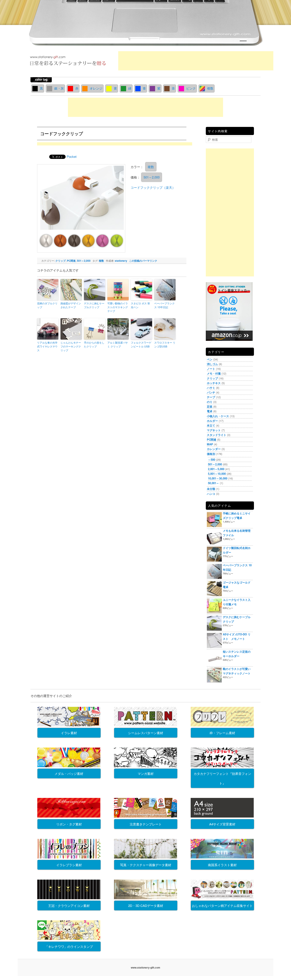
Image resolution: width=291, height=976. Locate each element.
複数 (210, 88)
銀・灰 (59, 88)
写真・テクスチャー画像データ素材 (145, 865)
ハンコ (211, 494)
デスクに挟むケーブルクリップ (94, 305)
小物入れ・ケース (218, 416)
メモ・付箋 (214, 373)
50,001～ (213, 483)
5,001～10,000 (217, 474)
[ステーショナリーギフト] (67, 67)
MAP (210, 444)
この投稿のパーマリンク (143, 261)
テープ (211, 397)
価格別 (211, 454)
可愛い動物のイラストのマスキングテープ (117, 307)
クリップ (60, 261)
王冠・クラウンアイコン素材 (69, 905)
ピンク (191, 88)
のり (209, 402)
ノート (211, 369)
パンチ (211, 392)
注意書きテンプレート (146, 824)
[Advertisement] (195, 60)
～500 (211, 460)
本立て (211, 425)
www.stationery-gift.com (145, 967)
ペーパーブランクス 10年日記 (164, 305)
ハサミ (211, 388)
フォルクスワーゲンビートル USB (141, 344)
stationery (121, 261)
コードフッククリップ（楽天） (153, 187)
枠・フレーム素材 (222, 733)
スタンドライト (216, 435)
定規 (209, 406)
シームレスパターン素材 (145, 733)
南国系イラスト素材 (222, 865)
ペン (209, 359)
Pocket (71, 156)
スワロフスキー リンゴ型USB (164, 344)
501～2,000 (152, 177)
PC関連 (71, 261)
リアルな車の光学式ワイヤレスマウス (47, 346)
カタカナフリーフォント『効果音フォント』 (222, 778)
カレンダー (214, 449)
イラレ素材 (69, 733)
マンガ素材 (146, 773)
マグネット (214, 430)
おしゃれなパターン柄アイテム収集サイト (222, 905)
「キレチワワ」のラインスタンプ (69, 946)
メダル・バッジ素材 (69, 773)
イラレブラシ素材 (69, 865)
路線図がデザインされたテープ (71, 305)
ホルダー (212, 421)
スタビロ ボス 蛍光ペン (140, 305)
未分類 (211, 489)
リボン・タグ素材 (69, 824)
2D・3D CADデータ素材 (145, 905)
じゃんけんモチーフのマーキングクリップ (71, 346)
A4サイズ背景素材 (222, 824)
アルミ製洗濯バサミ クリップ (117, 344)
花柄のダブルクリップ (47, 305)
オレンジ (96, 88)
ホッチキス (214, 383)
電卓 (209, 411)
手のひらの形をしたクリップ (94, 344)
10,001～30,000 (217, 478)
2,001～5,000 (216, 469)
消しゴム (212, 364)
